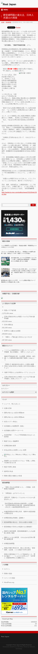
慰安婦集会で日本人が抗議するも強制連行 (18, 527)
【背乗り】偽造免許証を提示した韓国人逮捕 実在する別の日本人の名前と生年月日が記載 (19, 365)
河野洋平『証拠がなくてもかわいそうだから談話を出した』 (19, 498)
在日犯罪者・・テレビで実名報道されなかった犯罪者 (19, 436)
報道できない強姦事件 (11, 441)
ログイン (7, 569)
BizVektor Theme (22, 647)
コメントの (9, 578)
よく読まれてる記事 (9, 303)
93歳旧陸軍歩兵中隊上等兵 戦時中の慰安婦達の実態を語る (19, 512)
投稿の (8, 573)
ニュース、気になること (12, 404)
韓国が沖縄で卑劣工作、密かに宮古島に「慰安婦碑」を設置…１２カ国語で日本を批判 (19, 549)
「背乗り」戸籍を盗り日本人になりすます (18, 337)
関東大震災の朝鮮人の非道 (13, 476)
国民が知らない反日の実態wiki (14, 413)
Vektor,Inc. (32, 647)
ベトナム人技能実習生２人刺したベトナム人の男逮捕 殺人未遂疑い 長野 (19, 351)
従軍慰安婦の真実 (10, 445)
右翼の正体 (8, 408)
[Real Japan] (8, 4)
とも (30, 372)
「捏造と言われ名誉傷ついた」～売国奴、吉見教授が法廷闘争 (19, 488)
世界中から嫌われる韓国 (12, 331)
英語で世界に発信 (10, 467)
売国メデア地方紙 (10, 310)
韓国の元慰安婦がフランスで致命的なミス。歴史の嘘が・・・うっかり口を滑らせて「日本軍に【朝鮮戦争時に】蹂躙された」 (19, 556)
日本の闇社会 (8, 324)
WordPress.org (9, 582)
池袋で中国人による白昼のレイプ (15, 372)
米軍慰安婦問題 (9, 543)
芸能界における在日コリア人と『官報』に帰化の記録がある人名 (19, 461)
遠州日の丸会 (8, 471)
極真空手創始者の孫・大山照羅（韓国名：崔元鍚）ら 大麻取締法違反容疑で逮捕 (19, 357)
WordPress (13, 647)
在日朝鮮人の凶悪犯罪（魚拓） (14, 426)
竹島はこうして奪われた (20, 455)
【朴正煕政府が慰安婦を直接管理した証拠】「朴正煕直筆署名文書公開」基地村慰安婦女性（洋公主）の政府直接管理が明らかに (19, 505)
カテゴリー (5, 388)
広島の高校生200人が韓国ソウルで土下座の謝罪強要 (19, 317)
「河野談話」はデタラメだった (14, 493)
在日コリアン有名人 (10, 421)
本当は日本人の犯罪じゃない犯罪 (15, 450)
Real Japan (16, 645)
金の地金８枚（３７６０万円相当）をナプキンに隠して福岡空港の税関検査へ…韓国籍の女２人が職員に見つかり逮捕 (24, 259)
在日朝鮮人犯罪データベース (13, 430)
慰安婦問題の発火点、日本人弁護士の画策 (18, 522)
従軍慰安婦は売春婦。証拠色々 (14, 518)
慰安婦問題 (6, 482)
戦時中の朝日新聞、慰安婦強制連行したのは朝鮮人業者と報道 (19, 532)
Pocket (18, 27)
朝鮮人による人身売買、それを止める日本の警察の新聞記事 (19, 538)
